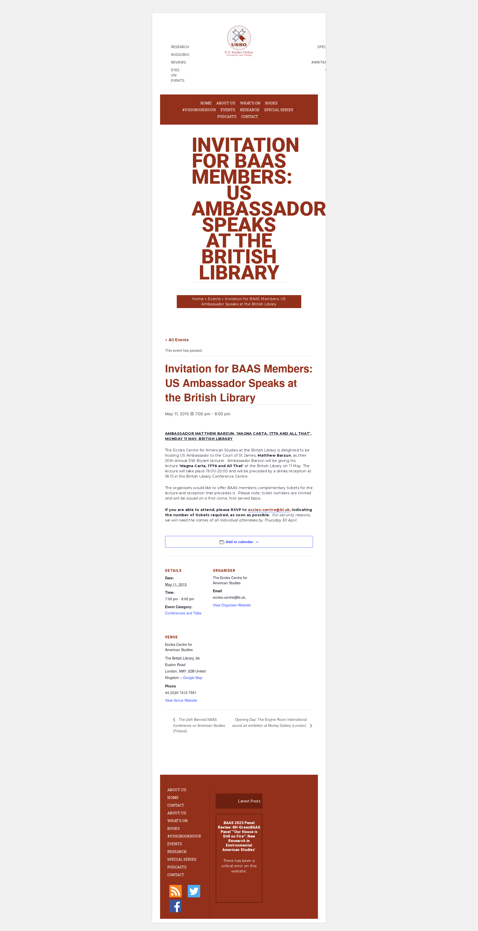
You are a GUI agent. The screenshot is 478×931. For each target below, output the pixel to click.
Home (206, 103)
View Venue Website (181, 700)
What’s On (250, 103)
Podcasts (227, 116)
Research (249, 109)
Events (228, 109)
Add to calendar (239, 541)
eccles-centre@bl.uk (269, 510)
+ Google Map (191, 677)
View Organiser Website (232, 604)
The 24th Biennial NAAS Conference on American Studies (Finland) (199, 725)
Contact (249, 116)
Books (271, 103)
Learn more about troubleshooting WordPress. (239, 887)
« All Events (177, 339)
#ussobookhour (199, 109)
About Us (225, 103)
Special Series (278, 109)
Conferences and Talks (183, 612)
